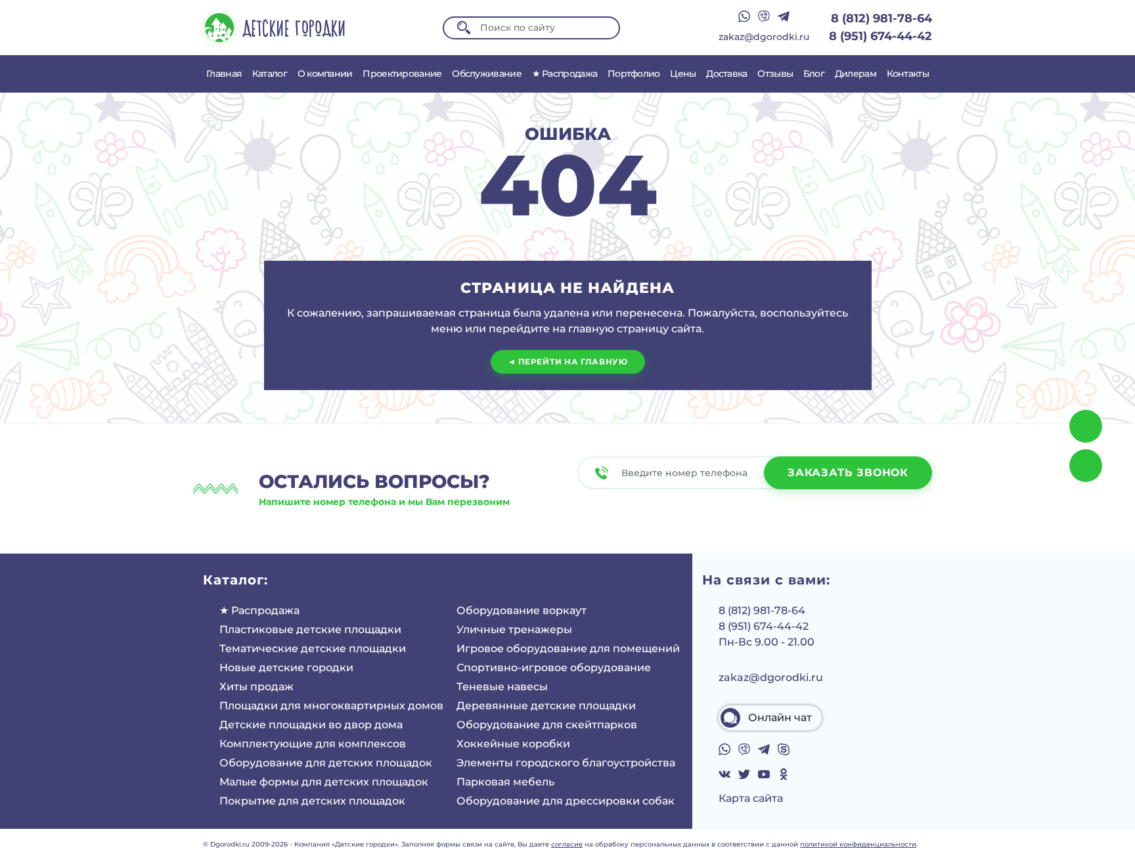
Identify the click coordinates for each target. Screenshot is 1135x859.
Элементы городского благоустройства (565, 763)
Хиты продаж (256, 686)
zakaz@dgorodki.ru (764, 37)
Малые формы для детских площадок (323, 782)
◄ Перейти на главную (568, 361)
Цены (683, 73)
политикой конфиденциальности (858, 844)
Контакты (908, 73)
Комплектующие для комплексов (312, 744)
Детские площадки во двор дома (311, 724)
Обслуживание (487, 73)
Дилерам (855, 73)
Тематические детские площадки (312, 648)
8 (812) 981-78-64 (881, 18)
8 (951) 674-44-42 (880, 36)
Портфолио (634, 73)
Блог (813, 73)
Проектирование (402, 73)
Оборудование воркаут (521, 610)
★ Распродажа (565, 73)
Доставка (726, 73)
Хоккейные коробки (513, 744)
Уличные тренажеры (514, 629)
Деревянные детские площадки (546, 705)
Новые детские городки (286, 667)
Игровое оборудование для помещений (568, 648)
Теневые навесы (502, 686)
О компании (325, 73)
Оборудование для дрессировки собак (565, 801)
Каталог (269, 73)
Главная (224, 73)
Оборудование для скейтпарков (546, 724)
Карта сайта (751, 798)
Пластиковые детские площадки (310, 629)
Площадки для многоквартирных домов (331, 705)
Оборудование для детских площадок (325, 763)
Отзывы (775, 73)
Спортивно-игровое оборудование (553, 667)
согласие (567, 844)
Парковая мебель (505, 782)
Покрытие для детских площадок (312, 801)
